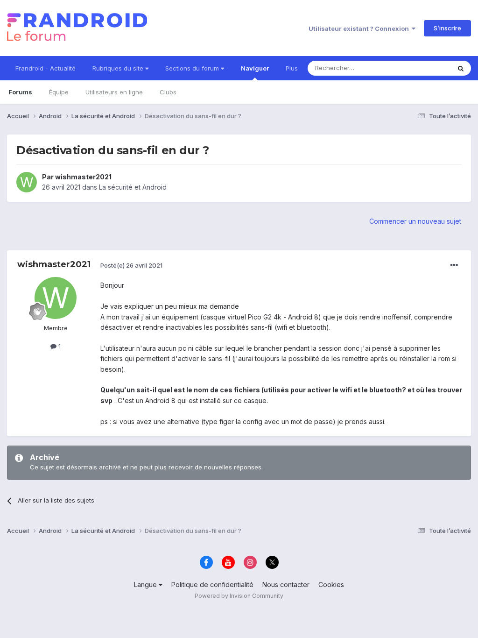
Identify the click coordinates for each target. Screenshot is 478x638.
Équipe (59, 92)
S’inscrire (447, 28)
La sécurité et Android (133, 187)
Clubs (168, 92)
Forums (20, 92)
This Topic (423, 67)
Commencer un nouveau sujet (415, 221)
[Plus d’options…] (454, 265)
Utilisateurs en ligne (114, 92)
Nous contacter (285, 584)
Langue (146, 584)
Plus (292, 68)
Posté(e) (131, 265)
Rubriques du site (118, 68)
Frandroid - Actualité (45, 68)
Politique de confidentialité (212, 584)
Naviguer (255, 68)
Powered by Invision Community (239, 595)
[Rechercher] (460, 68)
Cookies (331, 584)
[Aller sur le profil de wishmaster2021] (26, 182)
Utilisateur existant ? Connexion (360, 28)
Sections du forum (193, 68)
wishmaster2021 (83, 177)
